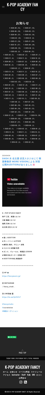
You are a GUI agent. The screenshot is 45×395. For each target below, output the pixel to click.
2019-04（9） (36, 138)
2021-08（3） (16, 102)
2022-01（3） (23, 95)
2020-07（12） (16, 122)
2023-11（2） (23, 71)
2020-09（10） (16, 118)
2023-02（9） (30, 81)
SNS (33, 374)
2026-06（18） (16, 31)
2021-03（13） (30, 108)
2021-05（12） (30, 105)
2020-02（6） (23, 128)
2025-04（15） (30, 51)
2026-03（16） (30, 34)
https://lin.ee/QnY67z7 (11, 297)
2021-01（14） (30, 112)
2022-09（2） (23, 88)
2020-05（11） (16, 125)
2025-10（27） (16, 44)
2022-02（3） (10, 95)
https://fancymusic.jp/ (11, 276)
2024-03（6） (37, 65)
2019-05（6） (23, 138)
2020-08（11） (30, 118)
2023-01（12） (10, 85)
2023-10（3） (36, 71)
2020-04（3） (30, 125)
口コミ (39, 374)
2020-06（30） (30, 122)
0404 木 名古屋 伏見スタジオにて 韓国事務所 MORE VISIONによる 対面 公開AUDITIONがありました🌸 (21, 161)
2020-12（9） (10, 115)
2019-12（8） (10, 132)
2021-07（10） (30, 102)
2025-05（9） (16, 51)
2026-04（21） (16, 34)
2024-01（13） (30, 68)
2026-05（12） (30, 31)
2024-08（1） (10, 61)
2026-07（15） (30, 28)
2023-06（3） (10, 78)
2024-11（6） (23, 58)
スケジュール (36, 371)
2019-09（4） (10, 135)
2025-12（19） (16, 41)
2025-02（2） (23, 55)
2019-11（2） (23, 132)
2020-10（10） (36, 115)
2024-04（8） (23, 65)
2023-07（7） (37, 75)
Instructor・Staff (19, 374)
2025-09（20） (30, 44)
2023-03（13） (16, 81)
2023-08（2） (23, 75)
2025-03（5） (10, 55)
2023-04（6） (37, 78)
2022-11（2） (37, 85)
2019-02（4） (30, 142)
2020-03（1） (10, 128)
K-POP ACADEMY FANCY (22, 6)
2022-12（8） (24, 85)
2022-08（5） (37, 88)
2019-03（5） (16, 142)
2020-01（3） (37, 128)
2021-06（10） (16, 105)
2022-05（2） (37, 92)
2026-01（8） (30, 38)
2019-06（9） (10, 138)
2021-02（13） (16, 112)
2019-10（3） (36, 132)
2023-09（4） (10, 75)
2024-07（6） (23, 61)
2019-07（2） (36, 135)
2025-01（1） (37, 55)
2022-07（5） (10, 92)
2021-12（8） (36, 95)
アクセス (6, 374)
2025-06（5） (30, 48)
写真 (29, 374)
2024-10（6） (36, 58)
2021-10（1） (23, 98)
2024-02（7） (16, 68)
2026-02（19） (16, 38)
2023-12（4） (10, 71)
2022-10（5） (10, 88)
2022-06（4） (23, 92)
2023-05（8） (23, 78)
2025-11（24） (30, 41)
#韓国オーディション (10, 311)
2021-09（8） (36, 98)
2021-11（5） (10, 98)
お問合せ (22, 378)
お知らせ (13, 371)
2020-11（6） (23, 115)
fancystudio (8, 304)
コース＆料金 (24, 371)
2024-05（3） (10, 65)
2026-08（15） (16, 28)
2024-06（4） (37, 61)
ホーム (6, 371)
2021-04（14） (16, 108)
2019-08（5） (23, 135)
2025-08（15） (16, 48)
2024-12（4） (10, 58)
